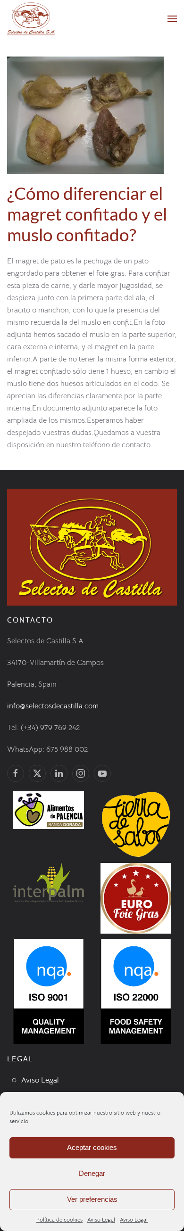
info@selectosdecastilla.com (53, 706)
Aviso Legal (101, 1219)
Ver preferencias (92, 1199)
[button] (172, 19)
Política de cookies (59, 1219)
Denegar (92, 1173)
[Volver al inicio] (31, 19)
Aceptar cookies (92, 1147)
